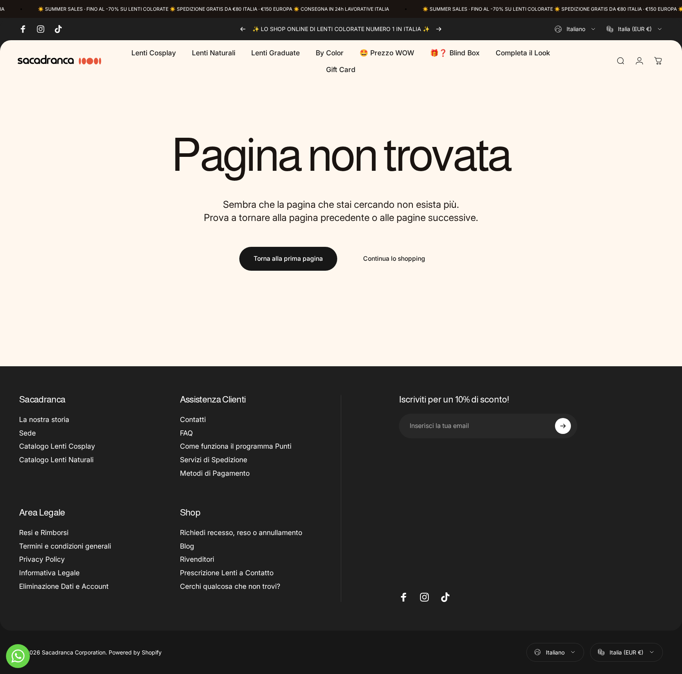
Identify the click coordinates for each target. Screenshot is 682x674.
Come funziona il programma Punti (235, 446)
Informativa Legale (49, 573)
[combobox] (575, 29)
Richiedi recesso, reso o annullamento (241, 532)
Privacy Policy (42, 559)
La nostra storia (44, 419)
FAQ (186, 433)
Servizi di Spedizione (213, 459)
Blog (187, 546)
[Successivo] (439, 29)
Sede (27, 433)
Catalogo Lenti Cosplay (57, 446)
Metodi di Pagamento (215, 473)
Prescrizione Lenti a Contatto (227, 573)
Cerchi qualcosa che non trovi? (230, 586)
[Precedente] (243, 29)
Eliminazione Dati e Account (64, 586)
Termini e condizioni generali (65, 546)
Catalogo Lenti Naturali (56, 459)
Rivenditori (197, 559)
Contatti (193, 419)
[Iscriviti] (563, 426)
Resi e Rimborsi (43, 532)
